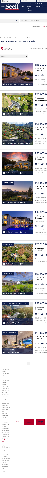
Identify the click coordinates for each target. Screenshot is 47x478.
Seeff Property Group (13, 37)
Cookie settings (17, 422)
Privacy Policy (5, 441)
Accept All (40, 422)
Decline (29, 422)
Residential (23, 37)
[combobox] (11, 1)
